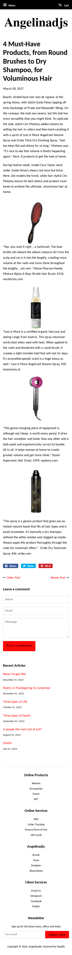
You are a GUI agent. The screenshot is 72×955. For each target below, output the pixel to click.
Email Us (36, 891)
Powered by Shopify (54, 946)
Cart (66, 5)
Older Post (13, 577)
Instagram (36, 896)
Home (36, 794)
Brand (36, 855)
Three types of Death (16, 715)
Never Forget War (14, 674)
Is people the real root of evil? (22, 729)
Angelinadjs (35, 946)
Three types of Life (15, 701)
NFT (36, 799)
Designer (36, 865)
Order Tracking (36, 824)
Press (36, 860)
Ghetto (7, 743)
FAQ (36, 819)
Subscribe (57, 935)
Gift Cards (36, 835)
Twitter (36, 906)
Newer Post (58, 577)
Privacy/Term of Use (36, 830)
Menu (11, 5)
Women (36, 783)
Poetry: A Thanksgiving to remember (27, 688)
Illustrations (36, 871)
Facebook (36, 901)
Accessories (36, 789)
